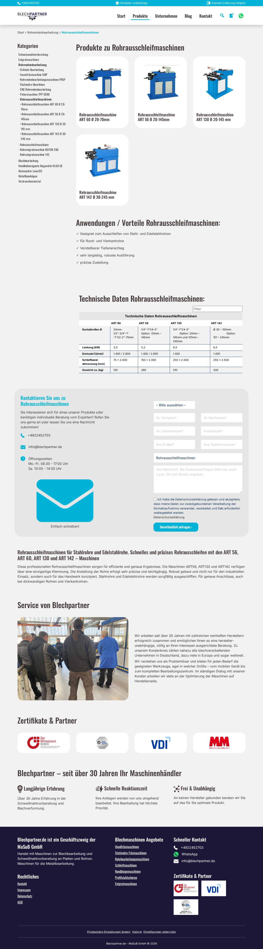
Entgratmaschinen (28, 59)
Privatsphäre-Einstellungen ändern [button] (108, 931)
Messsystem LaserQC (30, 171)
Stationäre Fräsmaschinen (130, 852)
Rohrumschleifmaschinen (34, 144)
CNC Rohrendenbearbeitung (35, 89)
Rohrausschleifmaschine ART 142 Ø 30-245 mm (43, 136)
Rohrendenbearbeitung (42, 32)
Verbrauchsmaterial (29, 181)
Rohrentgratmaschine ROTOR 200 (39, 149)
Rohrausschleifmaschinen (36, 99)
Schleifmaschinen (126, 865)
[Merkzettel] (231, 15)
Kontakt (205, 16)
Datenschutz (24, 896)
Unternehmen (166, 16)
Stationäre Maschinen (32, 84)
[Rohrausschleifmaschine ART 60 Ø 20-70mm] (102, 83)
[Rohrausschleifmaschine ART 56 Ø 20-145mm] (161, 83)
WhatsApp (190, 854)
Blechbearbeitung (28, 160)
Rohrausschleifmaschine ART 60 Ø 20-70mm (43, 106)
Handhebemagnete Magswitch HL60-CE (40, 166)
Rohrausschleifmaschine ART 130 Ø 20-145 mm (43, 126)
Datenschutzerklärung (169, 517)
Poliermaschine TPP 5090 (35, 94)
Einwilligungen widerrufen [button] (159, 931)
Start (121, 16)
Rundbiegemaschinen (128, 871)
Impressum (24, 889)
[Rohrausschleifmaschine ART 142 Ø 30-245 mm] (102, 160)
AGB (20, 902)
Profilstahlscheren (126, 877)
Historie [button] (137, 931)
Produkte (140, 16)
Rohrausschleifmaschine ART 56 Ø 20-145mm (43, 116)
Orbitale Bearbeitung (32, 69)
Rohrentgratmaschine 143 (35, 154)
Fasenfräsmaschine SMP (33, 74)
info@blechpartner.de (45, 447)
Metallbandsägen (27, 176)
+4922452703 (30, 3)
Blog (188, 16)
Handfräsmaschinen (127, 846)
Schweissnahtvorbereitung (33, 54)
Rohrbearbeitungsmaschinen (132, 859)
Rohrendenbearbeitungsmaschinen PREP (43, 79)
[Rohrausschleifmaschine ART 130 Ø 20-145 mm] (219, 83)
